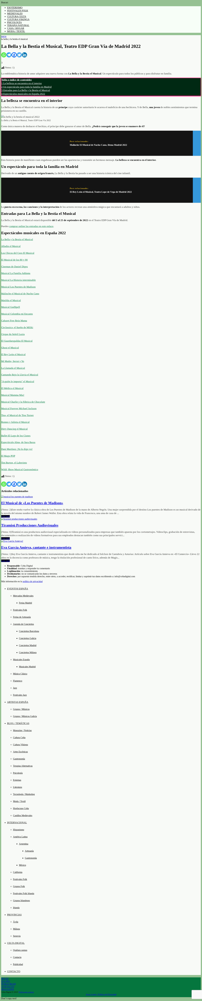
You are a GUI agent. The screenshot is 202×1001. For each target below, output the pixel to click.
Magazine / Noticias (22, 730)
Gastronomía (19, 759)
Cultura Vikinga (20, 744)
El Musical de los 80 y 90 (14, 259)
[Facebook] (14, 54)
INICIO (5, 978)
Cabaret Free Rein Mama (14, 320)
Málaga (16, 929)
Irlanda (16, 907)
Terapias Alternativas (23, 766)
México (22, 865)
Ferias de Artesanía (22, 617)
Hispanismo (18, 829)
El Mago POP (8, 456)
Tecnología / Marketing (24, 794)
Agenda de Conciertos (23, 624)
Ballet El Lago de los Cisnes (15, 435)
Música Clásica (20, 673)
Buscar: (4, 2)
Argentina (23, 844)
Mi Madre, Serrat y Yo (12, 361)
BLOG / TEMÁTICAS (18, 723)
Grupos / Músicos (21, 709)
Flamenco (17, 681)
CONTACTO (13, 971)
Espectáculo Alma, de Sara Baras (18, 442)
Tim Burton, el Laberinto (14, 462)
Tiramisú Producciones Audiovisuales (29, 525)
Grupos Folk (19, 886)
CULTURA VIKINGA (18, 19)
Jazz (15, 688)
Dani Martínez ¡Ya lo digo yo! (17, 449)
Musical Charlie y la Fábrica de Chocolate (23, 401)
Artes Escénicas (20, 751)
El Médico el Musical (12, 388)
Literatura (17, 787)
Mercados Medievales (23, 595)
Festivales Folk (20, 610)
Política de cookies (26, 992)
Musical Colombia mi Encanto (17, 313)
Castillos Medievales (22, 815)
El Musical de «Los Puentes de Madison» (32, 503)
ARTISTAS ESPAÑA (17, 702)
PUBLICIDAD (8, 984)
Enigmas (17, 780)
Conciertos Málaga (28, 652)
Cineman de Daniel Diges (14, 266)
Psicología (18, 773)
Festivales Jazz (20, 695)
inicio (3, 36)
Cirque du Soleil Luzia (13, 334)
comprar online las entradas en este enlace (31, 226)
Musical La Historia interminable (18, 280)
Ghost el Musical (10, 347)
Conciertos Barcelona (29, 631)
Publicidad (18, 964)
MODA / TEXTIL (16, 31)
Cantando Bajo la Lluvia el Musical (19, 374)
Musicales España (21, 659)
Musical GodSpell (10, 307)
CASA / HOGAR (15, 28)
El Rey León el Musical (13, 354)
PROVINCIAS (14, 914)
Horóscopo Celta (21, 808)
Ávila (15, 922)
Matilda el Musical (11, 300)
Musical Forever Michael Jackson (19, 408)
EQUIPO (5, 981)
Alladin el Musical (11, 246)
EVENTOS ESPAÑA (17, 588)
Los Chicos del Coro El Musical (17, 253)
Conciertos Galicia (27, 638)
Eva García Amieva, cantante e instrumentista (36, 547)
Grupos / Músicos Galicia (25, 716)
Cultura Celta (19, 737)
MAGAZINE (7, 989)
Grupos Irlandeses (21, 900)
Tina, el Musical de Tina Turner (17, 415)
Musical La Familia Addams (15, 273)
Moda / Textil (19, 801)
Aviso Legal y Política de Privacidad (101, 994)
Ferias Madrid (25, 603)
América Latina (20, 836)
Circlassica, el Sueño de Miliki (17, 327)
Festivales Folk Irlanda (23, 893)
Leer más (5, 516)
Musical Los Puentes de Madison (18, 286)
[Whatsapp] (3, 54)
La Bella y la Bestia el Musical (17, 239)
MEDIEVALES (14, 13)
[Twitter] (19, 54)
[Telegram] (9, 54)
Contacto (17, 957)
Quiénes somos (20, 950)
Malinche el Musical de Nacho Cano (20, 293)
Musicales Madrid (27, 666)
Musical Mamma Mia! (12, 395)
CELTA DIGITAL (16, 943)
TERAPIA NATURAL (18, 25)
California (17, 872)
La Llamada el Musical (13, 368)
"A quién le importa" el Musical (17, 381)
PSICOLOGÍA (14, 22)
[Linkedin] (24, 54)
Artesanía (29, 851)
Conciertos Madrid (27, 645)
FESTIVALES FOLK (17, 10)
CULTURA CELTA (16, 16)
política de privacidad (33, 581)
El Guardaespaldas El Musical (17, 340)
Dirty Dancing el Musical (14, 428)
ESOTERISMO (14, 7)
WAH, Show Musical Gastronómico (19, 469)
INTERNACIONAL (17, 822)
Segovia (17, 936)
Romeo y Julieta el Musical (15, 422)
